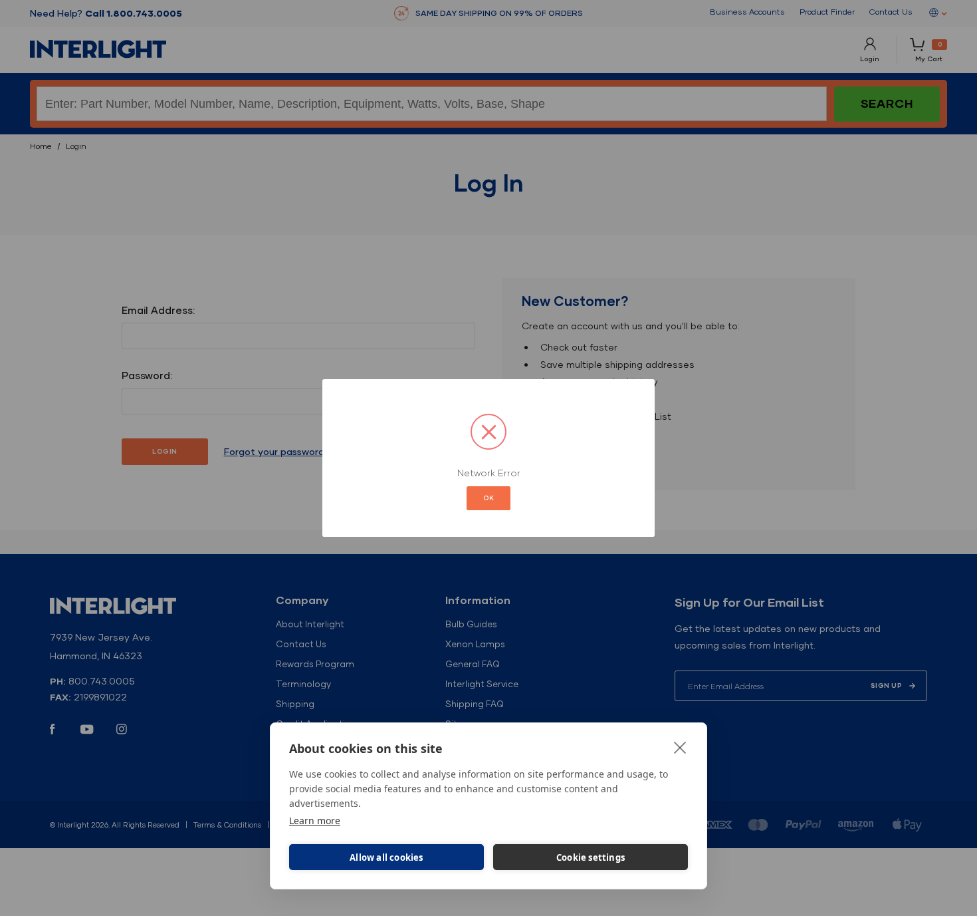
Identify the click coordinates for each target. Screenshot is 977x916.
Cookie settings (590, 857)
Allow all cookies (386, 857)
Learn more (314, 820)
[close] (680, 747)
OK (488, 498)
